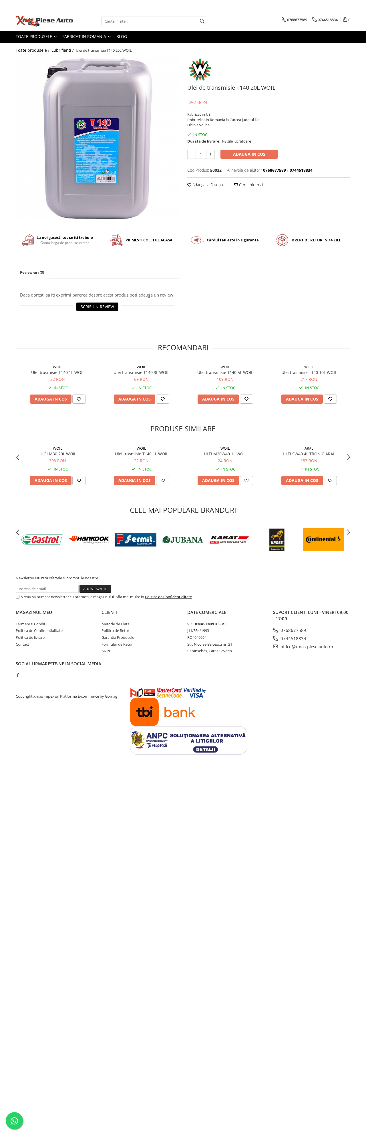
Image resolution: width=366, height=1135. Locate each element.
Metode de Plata (116, 623)
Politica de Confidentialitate (168, 596)
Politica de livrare (30, 637)
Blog (121, 36)
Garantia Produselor (119, 637)
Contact (22, 644)
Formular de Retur (117, 644)
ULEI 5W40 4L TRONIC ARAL (309, 454)
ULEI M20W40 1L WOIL (225, 454)
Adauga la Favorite (207, 184)
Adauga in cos (249, 154)
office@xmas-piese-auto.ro (306, 646)
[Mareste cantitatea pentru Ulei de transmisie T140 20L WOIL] (210, 154)
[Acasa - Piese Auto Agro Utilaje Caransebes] (44, 21)
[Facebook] (17, 675)
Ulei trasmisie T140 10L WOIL (309, 372)
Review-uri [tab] (32, 272)
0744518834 (292, 638)
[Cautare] (202, 21)
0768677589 (292, 630)
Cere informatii (251, 184)
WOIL (57, 366)
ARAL (309, 448)
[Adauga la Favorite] (78, 399)
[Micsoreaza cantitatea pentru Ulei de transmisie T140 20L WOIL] (191, 154)
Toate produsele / (33, 50)
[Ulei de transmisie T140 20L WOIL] (97, 138)
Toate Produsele (34, 36)
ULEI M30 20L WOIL (57, 454)
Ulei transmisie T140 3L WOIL (141, 372)
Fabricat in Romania (84, 36)
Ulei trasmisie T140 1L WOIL (57, 372)
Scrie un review (97, 306)
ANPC (106, 650)
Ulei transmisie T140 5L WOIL (225, 372)
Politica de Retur (115, 630)
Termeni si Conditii (31, 623)
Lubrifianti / (63, 50)
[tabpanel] (97, 138)
